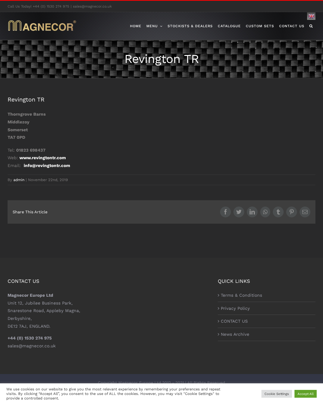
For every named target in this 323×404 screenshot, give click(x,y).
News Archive (235, 334)
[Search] (311, 26)
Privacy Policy (235, 308)
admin (18, 180)
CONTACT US (234, 321)
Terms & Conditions (241, 295)
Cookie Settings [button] (276, 394)
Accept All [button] (306, 394)
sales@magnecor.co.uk (92, 6)
